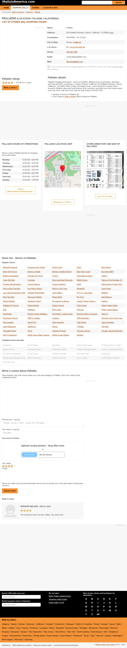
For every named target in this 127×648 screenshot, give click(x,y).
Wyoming (28, 639)
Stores (35, 8)
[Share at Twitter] (117, 18)
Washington (117, 636)
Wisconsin (18, 639)
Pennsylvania (15, 636)
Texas (86, 636)
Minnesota (93, 628)
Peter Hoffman (78, 67)
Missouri (113, 628)
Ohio (105, 632)
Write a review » (10, 88)
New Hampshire (35, 632)
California (40, 624)
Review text (11, 419)
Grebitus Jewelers (59, 354)
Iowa (18, 628)
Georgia (104, 624)
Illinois (4, 628)
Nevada (24, 632)
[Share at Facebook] (112, 18)
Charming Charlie (59, 349)
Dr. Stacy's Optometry (12, 354)
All (98, 614)
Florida (96, 624)
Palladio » (20, 190)
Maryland (60, 628)
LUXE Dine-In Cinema (110, 358)
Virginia (108, 636)
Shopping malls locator (58, 599)
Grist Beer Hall (83, 354)
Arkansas (30, 624)
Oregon (5, 636)
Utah (92, 636)
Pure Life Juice (9, 362)
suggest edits (117, 67)
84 (67, 47)
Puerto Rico (27, 636)
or (42, 447)
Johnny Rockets (58, 358)
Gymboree (105, 354)
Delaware (70, 624)
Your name (10, 429)
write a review (70, 96)
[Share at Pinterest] (123, 18)
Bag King (56, 345)
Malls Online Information (105, 645)
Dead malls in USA (56, 602)
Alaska (13, 624)
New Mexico (60, 632)
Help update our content (21, 645)
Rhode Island (39, 636)
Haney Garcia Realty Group (14, 358)
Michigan (83, 628)
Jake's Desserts (34, 358)
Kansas (25, 628)
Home (6, 8)
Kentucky (34, 628)
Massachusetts (71, 628)
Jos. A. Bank (82, 358)
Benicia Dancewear (85, 345)
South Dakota (65, 636)
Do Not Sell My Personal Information (66, 645)
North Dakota (96, 632)
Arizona (21, 624)
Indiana (12, 628)
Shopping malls (20, 8)
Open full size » (105, 196)
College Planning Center (86, 349)
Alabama (5, 624)
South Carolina (52, 636)
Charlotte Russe (34, 349)
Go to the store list (77, 47)
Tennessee (77, 636)
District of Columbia (84, 624)
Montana (5, 632)
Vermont (99, 636)
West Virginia (7, 639)
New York (71, 632)
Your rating (6, 463)
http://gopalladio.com (74, 62)
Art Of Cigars (33, 345)
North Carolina (83, 632)
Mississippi (103, 628)
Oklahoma (113, 632)
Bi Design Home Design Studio (113, 345)
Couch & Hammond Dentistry (113, 349)
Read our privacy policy (42, 645)
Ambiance (7, 345)
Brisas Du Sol (8, 349)
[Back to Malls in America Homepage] (33, 2)
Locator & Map (50, 8)
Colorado (49, 624)
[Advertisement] (23, 46)
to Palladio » (62, 202)
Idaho (118, 624)
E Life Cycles (33, 354)
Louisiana (43, 628)
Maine (51, 628)
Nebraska (15, 632)
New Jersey (49, 632)
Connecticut (59, 624)
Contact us (6, 645)
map (111, 33)
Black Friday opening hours (60, 596)
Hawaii (112, 624)
